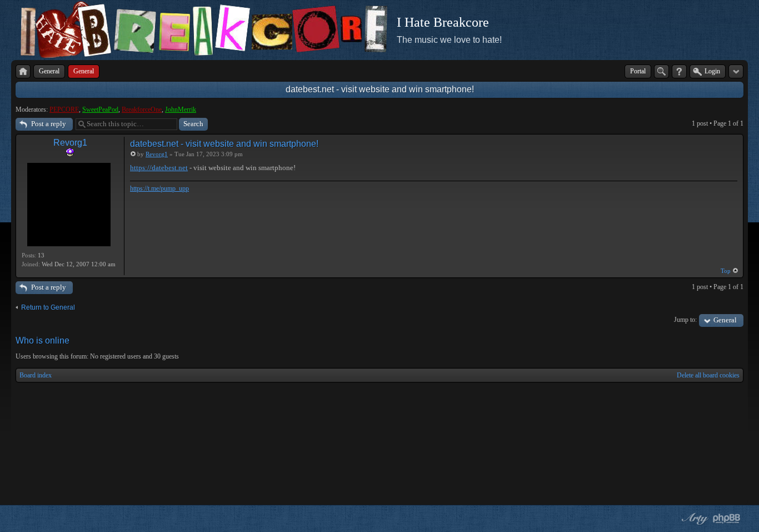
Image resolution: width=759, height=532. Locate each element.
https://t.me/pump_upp (159, 188)
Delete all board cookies (708, 375)
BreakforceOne (142, 109)
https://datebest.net (159, 167)
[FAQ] (679, 71)
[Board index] (23, 71)
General (725, 320)
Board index (35, 375)
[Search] (661, 71)
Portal (638, 71)
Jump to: (685, 320)
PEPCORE (64, 109)
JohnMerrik (180, 109)
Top (726, 270)
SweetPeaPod (100, 109)
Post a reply (48, 124)
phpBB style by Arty (693, 518)
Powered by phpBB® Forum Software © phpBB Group (726, 518)
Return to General (48, 307)
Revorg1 (70, 142)
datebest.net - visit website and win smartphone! (380, 89)
